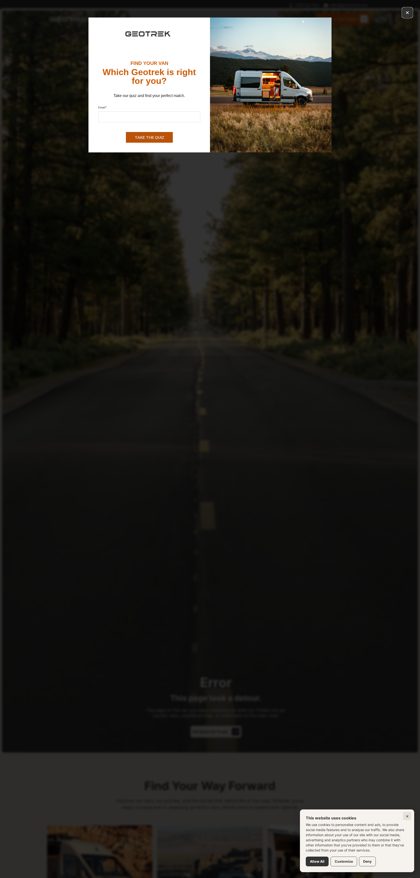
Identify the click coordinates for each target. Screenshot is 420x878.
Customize (344, 861)
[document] (210, 439)
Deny (367, 861)
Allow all (317, 861)
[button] (407, 13)
